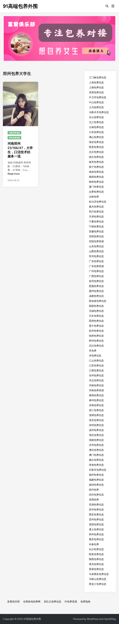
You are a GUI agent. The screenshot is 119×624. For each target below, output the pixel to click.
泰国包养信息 (96, 395)
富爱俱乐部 (13, 601)
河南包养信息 (14, 133)
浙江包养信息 (96, 410)
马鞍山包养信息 (97, 579)
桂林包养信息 (96, 335)
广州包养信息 (96, 271)
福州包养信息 (96, 474)
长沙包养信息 (96, 549)
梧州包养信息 (96, 340)
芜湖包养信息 (96, 504)
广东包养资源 (96, 266)
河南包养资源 (96, 390)
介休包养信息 (96, 132)
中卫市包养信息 (97, 97)
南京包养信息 (96, 156)
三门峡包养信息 (97, 77)
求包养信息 (95, 355)
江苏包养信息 (96, 365)
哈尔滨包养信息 (97, 201)
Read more (14, 173)
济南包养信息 (96, 405)
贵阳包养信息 (96, 524)
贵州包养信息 (96, 519)
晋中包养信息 (96, 325)
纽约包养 (94, 489)
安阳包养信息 (96, 236)
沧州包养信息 (96, 375)
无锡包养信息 (96, 310)
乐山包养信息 (96, 117)
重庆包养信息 (96, 539)
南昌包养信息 (96, 171)
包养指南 (85, 601)
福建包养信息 (96, 479)
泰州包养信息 (96, 400)
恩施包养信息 (96, 286)
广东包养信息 (96, 261)
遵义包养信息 (96, 529)
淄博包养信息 (96, 415)
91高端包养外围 (20, 6)
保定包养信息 (96, 142)
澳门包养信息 (96, 454)
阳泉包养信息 (96, 554)
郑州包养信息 (14, 138)
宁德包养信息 (96, 226)
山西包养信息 (96, 251)
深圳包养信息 (96, 425)
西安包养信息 (96, 514)
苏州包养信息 (96, 509)
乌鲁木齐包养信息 (99, 112)
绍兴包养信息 (96, 494)
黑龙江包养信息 (97, 584)
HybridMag (110, 618)
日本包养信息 (96, 315)
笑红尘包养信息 (52, 601)
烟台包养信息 (96, 459)
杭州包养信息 (96, 330)
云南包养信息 (96, 127)
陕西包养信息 (96, 559)
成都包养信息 (96, 296)
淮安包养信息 (96, 420)
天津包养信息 (96, 216)
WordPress (92, 618)
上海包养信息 (96, 82)
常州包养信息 (96, 256)
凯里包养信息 (96, 147)
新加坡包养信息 (97, 301)
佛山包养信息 (96, 137)
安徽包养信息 (96, 231)
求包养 (92, 350)
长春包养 (94, 544)
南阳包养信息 (96, 176)
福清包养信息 (96, 484)
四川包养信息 (96, 211)
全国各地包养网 (31, 601)
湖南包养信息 (96, 440)
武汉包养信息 (96, 345)
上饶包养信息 (96, 87)
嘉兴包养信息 (96, 206)
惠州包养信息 (96, 291)
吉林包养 (94, 196)
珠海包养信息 (96, 464)
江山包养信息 (96, 360)
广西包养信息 (96, 276)
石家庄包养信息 (97, 469)
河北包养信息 (96, 380)
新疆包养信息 (96, 305)
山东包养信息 (96, 246)
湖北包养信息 (96, 435)
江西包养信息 (96, 370)
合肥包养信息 (96, 191)
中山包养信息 (96, 102)
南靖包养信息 (96, 181)
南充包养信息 (96, 161)
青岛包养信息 (96, 564)
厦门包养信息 (96, 186)
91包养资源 (71, 601)
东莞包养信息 (96, 92)
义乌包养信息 (96, 107)
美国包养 (94, 499)
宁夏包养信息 (96, 221)
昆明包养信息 (96, 320)
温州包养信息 (96, 430)
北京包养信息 (96, 152)
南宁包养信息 (96, 166)
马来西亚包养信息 (99, 574)
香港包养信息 (96, 569)
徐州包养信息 (96, 281)
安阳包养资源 (96, 241)
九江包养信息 (96, 122)
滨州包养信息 (96, 445)
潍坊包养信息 (96, 449)
